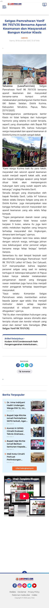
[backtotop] (24, 573)
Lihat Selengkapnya (24, 468)
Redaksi (13, 592)
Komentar (26, 372)
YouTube (36, 589)
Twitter (30, 589)
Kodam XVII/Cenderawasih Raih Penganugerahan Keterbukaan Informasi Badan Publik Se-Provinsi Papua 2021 (23, 343)
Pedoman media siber (21, 595)
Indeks (34, 595)
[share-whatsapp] (27, 365)
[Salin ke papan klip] (31, 365)
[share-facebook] (18, 365)
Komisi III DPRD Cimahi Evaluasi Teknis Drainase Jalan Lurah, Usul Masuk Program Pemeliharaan (15, 431)
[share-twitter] (22, 365)
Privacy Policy (33, 592)
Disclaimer (22, 592)
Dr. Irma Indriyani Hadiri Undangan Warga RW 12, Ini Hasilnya (16, 405)
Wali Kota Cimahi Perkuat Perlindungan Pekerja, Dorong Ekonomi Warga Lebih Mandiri (16, 457)
